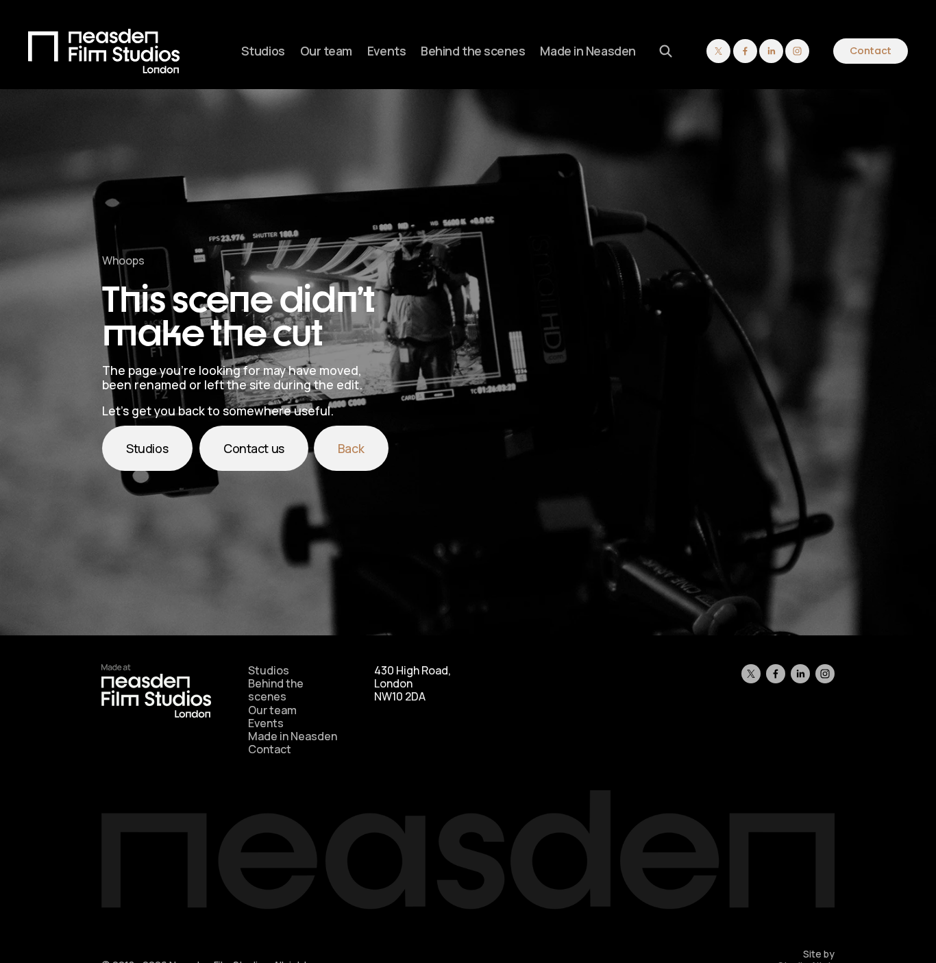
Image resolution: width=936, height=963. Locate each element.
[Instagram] (797, 51)
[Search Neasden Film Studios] (665, 51)
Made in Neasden (587, 50)
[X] (718, 51)
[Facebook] (745, 51)
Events (386, 50)
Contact (870, 51)
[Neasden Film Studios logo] (156, 713)
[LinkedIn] (771, 51)
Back (351, 448)
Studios (263, 50)
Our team (326, 50)
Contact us (253, 448)
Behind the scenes (473, 50)
